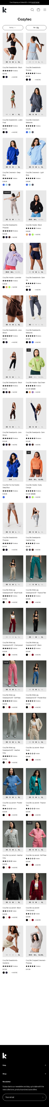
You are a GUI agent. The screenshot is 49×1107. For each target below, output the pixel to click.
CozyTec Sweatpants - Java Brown (12, 433)
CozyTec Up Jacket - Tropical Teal (36, 804)
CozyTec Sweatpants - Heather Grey (33, 539)
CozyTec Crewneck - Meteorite (33, 121)
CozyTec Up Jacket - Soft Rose (36, 855)
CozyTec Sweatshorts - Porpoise (10, 539)
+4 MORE (14, 77)
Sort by (11, 27)
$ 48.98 (28, 129)
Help (4, 1065)
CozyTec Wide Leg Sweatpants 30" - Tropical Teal (36, 591)
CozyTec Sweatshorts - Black (12, 67)
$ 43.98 (28, 969)
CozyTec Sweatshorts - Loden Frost (12, 121)
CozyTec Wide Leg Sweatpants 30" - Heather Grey (11, 750)
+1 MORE (14, 237)
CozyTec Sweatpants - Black (12, 382)
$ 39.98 (5, 599)
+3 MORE (37, 342)
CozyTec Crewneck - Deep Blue (11, 174)
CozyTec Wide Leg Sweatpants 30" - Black (34, 644)
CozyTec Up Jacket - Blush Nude (35, 749)
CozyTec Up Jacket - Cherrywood (33, 909)
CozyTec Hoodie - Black (34, 225)
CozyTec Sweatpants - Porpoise (10, 226)
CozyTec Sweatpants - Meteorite (33, 331)
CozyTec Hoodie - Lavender (12, 277)
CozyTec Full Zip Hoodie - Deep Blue (11, 486)
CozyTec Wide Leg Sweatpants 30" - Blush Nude (12, 591)
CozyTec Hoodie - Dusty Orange (34, 486)
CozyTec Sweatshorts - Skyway (33, 69)
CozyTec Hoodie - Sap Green (35, 382)
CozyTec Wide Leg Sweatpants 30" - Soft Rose (11, 696)
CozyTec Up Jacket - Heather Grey (12, 856)
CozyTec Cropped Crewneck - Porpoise (36, 961)
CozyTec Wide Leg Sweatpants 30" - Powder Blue (36, 696)
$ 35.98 (5, 234)
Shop (4, 1074)
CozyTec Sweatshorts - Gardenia (10, 961)
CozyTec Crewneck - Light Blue (35, 174)
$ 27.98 (5, 73)
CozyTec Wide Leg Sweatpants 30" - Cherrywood (13, 644)
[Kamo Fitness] (5, 9)
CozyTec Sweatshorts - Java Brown (12, 331)
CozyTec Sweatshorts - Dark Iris (35, 279)
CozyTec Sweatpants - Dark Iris (35, 433)
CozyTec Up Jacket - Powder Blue (12, 804)
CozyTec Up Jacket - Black (12, 908)
